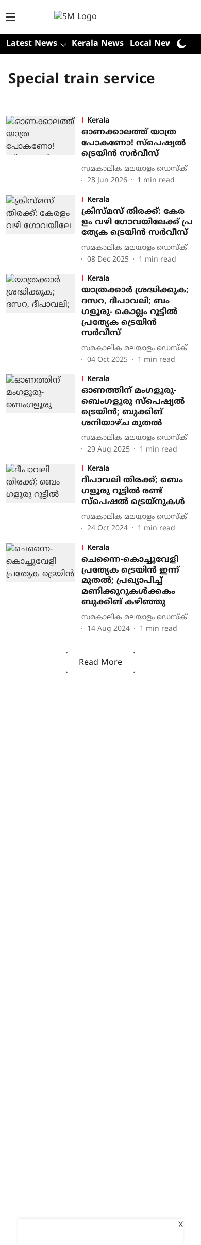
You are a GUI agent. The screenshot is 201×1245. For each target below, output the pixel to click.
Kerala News (98, 44)
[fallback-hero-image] (43, 151)
